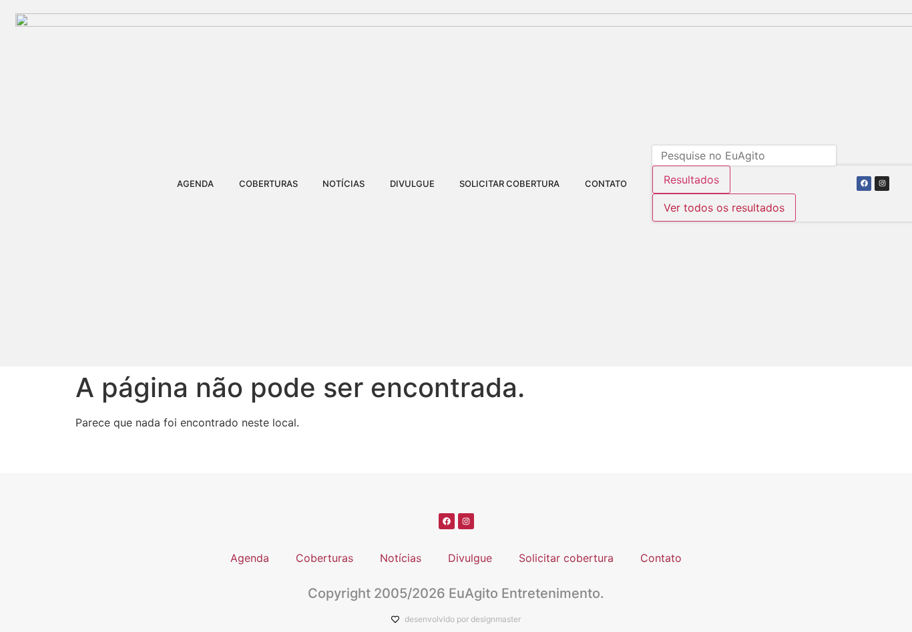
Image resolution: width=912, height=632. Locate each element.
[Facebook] (864, 183)
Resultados (691, 179)
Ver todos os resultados (724, 207)
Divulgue (412, 183)
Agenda (195, 183)
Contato (606, 183)
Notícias (343, 183)
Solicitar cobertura (509, 183)
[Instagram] (882, 183)
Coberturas (268, 183)
